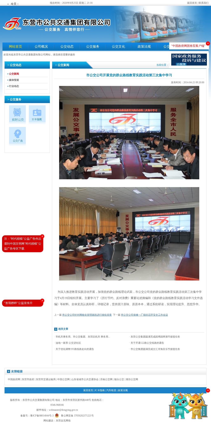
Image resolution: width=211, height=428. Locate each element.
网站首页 (15, 46)
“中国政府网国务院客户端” (188, 45)
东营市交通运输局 (46, 379)
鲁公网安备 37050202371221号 (77, 415)
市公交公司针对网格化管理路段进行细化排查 (87, 314)
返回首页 (192, 2)
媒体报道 (14, 80)
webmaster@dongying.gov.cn (63, 409)
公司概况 (41, 46)
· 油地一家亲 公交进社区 (67, 342)
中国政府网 (14, 379)
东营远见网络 (63, 420)
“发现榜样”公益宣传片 (18, 303)
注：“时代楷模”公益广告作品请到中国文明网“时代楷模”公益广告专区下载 (22, 243)
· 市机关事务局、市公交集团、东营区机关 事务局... (82, 336)
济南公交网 (106, 379)
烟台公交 (119, 379)
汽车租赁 (111, 390)
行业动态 (14, 86)
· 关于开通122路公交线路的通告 (146, 342)
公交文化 (118, 46)
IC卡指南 (100, 390)
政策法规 (144, 46)
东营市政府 (28, 379)
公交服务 (92, 46)
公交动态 (67, 46)
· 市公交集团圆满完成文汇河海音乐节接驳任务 (154, 349)
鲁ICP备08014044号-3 (42, 415)
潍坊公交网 (132, 379)
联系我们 (204, 2)
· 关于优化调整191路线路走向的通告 (74, 349)
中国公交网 (63, 379)
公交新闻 (14, 73)
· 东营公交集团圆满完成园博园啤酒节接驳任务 (154, 336)
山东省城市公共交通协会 (84, 379)
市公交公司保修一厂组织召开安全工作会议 (144, 314)
